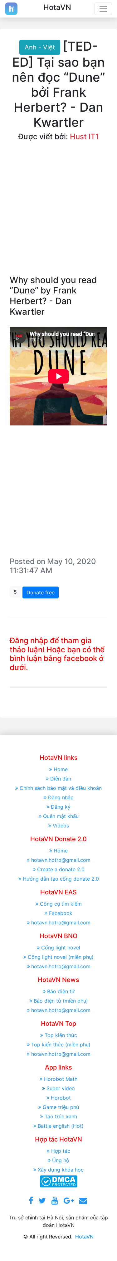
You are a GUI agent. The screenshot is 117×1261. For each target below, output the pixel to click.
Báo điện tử (61, 991)
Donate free (41, 592)
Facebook (60, 913)
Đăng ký (61, 807)
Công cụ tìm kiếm (61, 904)
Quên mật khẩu (61, 816)
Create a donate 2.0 (61, 869)
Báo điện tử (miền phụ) (61, 1001)
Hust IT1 (84, 136)
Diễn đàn (60, 778)
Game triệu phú (61, 1107)
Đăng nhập (61, 797)
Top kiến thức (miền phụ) (60, 1044)
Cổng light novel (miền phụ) (61, 957)
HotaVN (84, 1236)
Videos (61, 825)
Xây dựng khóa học (61, 1170)
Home (61, 769)
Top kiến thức (61, 1035)
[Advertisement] (58, 213)
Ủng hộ (60, 1160)
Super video (60, 1088)
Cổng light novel (60, 947)
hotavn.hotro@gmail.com (60, 860)
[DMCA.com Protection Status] (58, 1181)
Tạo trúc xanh (61, 1116)
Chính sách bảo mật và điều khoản (61, 788)
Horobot (61, 1098)
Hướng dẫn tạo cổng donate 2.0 (61, 879)
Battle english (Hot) (61, 1126)
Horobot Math (60, 1079)
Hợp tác (60, 1151)
